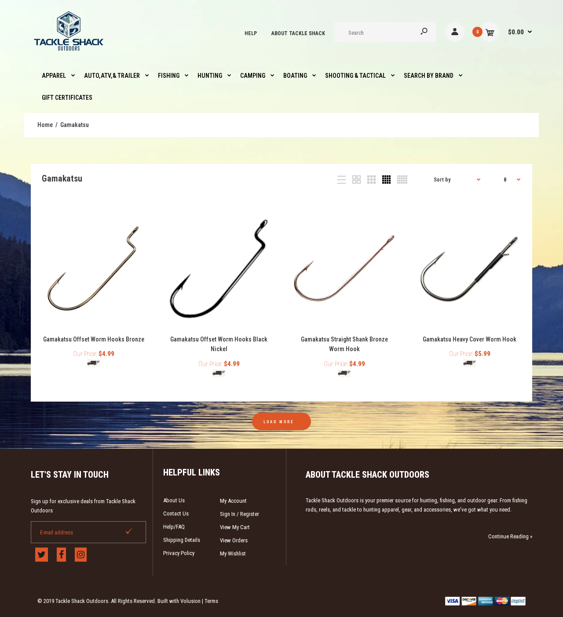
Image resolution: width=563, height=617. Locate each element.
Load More (278, 422)
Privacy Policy (178, 553)
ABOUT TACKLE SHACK (298, 33)
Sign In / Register (239, 514)
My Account (233, 500)
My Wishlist (233, 553)
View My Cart (235, 527)
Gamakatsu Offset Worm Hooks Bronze (93, 339)
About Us (174, 500)
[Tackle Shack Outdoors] (69, 52)
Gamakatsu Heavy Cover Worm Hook (469, 339)
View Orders (234, 540)
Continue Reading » (510, 536)
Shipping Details (181, 540)
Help (251, 33)
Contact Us (176, 513)
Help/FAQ (174, 526)
